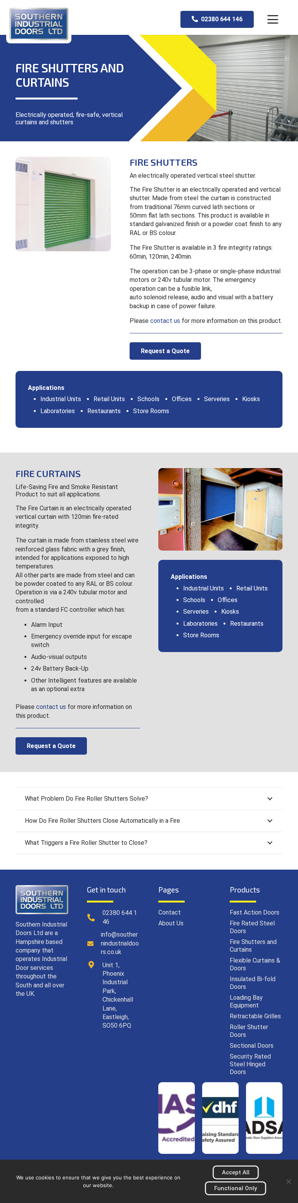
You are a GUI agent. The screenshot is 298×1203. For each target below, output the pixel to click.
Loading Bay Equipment (246, 1001)
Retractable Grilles (255, 1016)
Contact (169, 912)
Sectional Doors (252, 1045)
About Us (171, 923)
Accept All (235, 1172)
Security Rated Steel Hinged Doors (250, 1064)
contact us (165, 320)
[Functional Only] (288, 1181)
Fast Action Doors (254, 912)
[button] (272, 19)
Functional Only (235, 1188)
